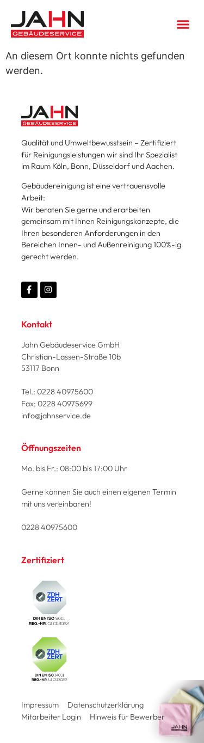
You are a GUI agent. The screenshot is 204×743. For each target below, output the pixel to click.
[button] (183, 24)
